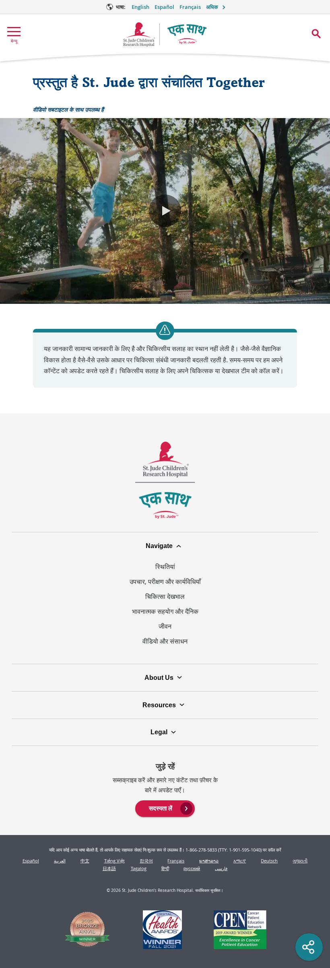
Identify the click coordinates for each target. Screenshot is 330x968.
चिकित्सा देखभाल (165, 596)
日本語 (109, 868)
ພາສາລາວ (209, 861)
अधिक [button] (212, 7)
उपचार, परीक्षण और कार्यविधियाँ (165, 581)
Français (190, 7)
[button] (165, 211)
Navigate (159, 545)
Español (164, 7)
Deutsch (269, 861)
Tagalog (138, 868)
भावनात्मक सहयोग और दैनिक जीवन (165, 619)
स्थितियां (165, 566)
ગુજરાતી (300, 861)
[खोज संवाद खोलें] (316, 34)
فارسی (221, 868)
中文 (84, 861)
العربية (60, 861)
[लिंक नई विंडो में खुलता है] (87, 931)
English (140, 7)
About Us (158, 677)
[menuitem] (165, 807)
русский (192, 868)
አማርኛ (239, 861)
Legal (159, 731)
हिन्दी (165, 868)
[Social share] (309, 947)
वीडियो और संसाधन (165, 641)
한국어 (146, 861)
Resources (159, 704)
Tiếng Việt (114, 861)
